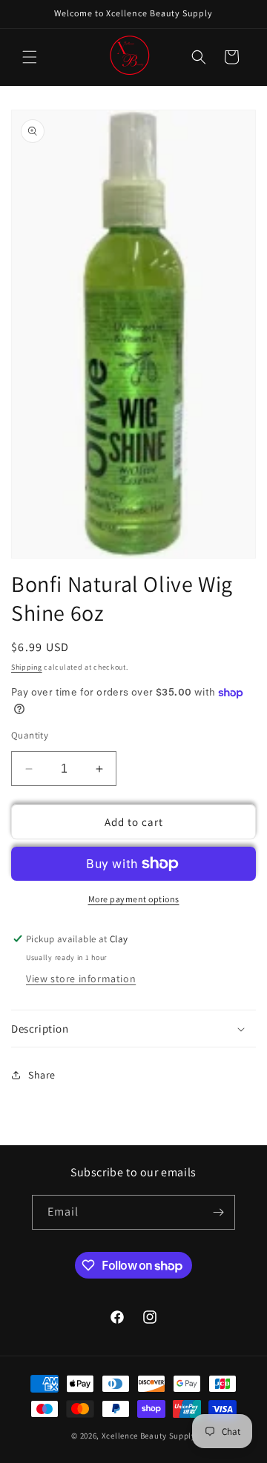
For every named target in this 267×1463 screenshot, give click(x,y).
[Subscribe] (218, 1212)
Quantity (29, 735)
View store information (81, 978)
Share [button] (42, 1075)
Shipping (26, 667)
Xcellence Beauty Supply (149, 1435)
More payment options (133, 898)
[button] (29, 57)
